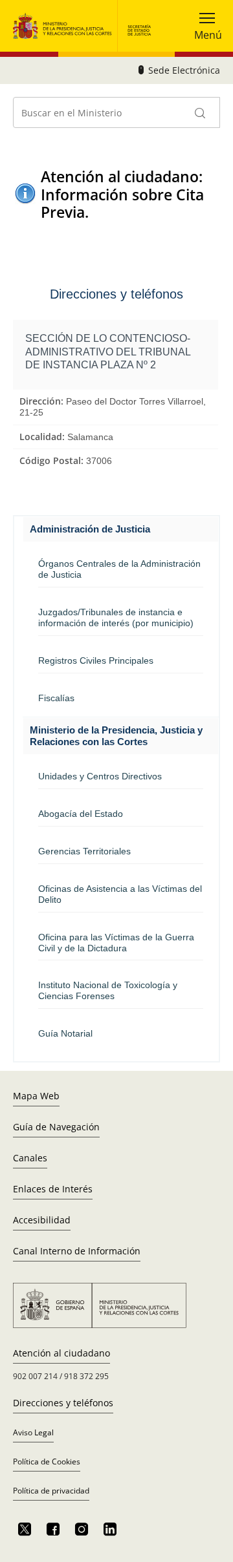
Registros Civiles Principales (95, 660)
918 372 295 (86, 1376)
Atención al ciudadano (61, 1353)
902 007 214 (35, 1376)
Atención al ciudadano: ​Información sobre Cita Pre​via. (123, 194)
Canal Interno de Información (76, 1251)
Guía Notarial (65, 1033)
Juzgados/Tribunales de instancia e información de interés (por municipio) (116, 617)
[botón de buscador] (200, 112)
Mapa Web (36, 1096)
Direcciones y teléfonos (63, 1403)
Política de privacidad (51, 1490)
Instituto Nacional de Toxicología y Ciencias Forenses (107, 990)
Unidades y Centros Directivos (100, 776)
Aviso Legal (33, 1432)
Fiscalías (56, 698)
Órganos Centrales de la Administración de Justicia (119, 569)
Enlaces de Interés (53, 1189)
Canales (30, 1158)
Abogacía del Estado (80, 813)
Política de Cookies (46, 1461)
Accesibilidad (42, 1220)
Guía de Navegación (56, 1127)
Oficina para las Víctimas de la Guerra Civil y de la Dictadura (116, 942)
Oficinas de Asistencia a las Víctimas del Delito (120, 894)
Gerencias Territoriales (84, 851)
